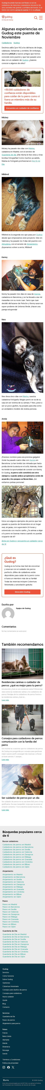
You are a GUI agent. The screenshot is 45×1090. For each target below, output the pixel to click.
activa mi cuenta (21, 10)
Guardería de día (9, 155)
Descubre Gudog (22, 592)
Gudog (25, 60)
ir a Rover (36, 10)
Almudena (6, 244)
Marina (31, 148)
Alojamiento (32, 244)
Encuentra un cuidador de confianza (22, 108)
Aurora (37, 294)
